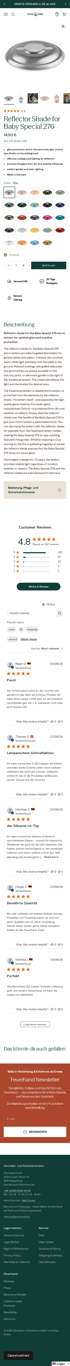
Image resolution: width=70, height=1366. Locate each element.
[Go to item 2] (21, 99)
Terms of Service (14, 1235)
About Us (9, 1319)
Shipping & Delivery (51, 1255)
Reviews (9, 1281)
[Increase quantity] (23, 265)
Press (7, 1288)
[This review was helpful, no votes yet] (52, 722)
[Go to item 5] (57, 99)
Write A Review (39, 586)
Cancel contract (18, 1355)
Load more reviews (35, 1024)
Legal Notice (11, 1242)
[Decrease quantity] (8, 265)
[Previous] (4, 4)
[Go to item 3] (33, 99)
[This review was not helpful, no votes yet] (59, 722)
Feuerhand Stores (50, 1248)
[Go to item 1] (9, 99)
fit (21, 629)
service (13, 639)
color (12, 629)
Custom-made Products (13, 1303)
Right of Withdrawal (16, 1248)
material (32, 629)
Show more (29, 639)
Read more (51, 857)
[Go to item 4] (45, 99)
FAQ (41, 1235)
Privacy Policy (12, 1255)
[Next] (65, 4)
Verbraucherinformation (17, 1216)
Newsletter (10, 1312)
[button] (61, 1364)
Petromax (25, 1206)
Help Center (46, 1242)
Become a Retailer (15, 1294)
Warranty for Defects (17, 1262)
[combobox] (47, 648)
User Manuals (47, 1262)
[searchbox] (31, 613)
